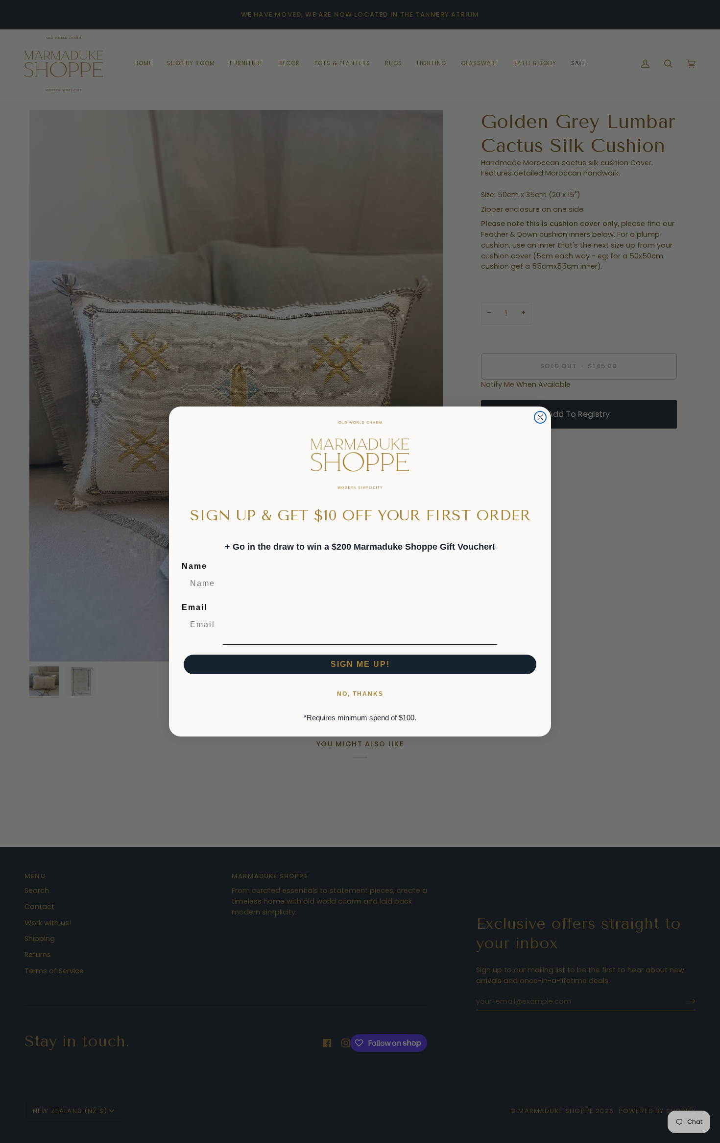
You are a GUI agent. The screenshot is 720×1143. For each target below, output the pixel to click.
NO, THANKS (360, 693)
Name (194, 566)
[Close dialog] (540, 417)
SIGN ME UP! (360, 664)
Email (194, 607)
